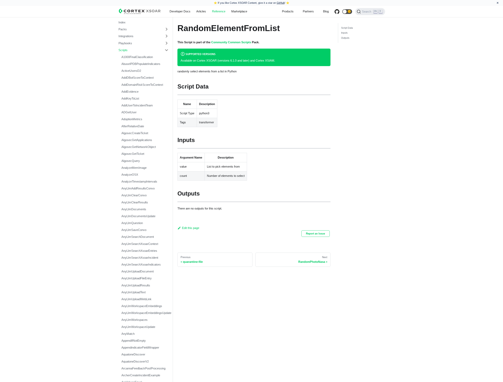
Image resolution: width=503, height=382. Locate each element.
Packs (122, 29)
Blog (326, 11)
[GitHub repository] (337, 11)
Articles (201, 11)
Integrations (125, 36)
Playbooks (125, 43)
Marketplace (239, 11)
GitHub (281, 2)
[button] (347, 11)
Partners (308, 11)
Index (122, 22)
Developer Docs (180, 11)
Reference (218, 11)
